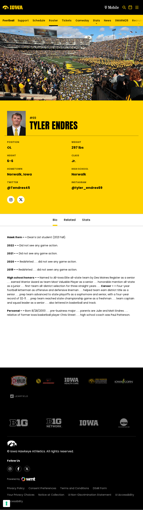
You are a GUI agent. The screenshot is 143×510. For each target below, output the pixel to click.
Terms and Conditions (74, 488)
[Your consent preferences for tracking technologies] (6, 503)
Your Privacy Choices (20, 495)
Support (23, 20)
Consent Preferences (42, 488)
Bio (55, 220)
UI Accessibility (124, 495)
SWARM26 (121, 20)
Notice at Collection (51, 495)
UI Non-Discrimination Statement (89, 495)
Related (70, 220)
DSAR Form (100, 488)
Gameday (82, 20)
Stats (96, 20)
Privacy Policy (16, 488)
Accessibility (15, 501)
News (107, 20)
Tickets (67, 21)
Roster (53, 20)
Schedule (39, 20)
